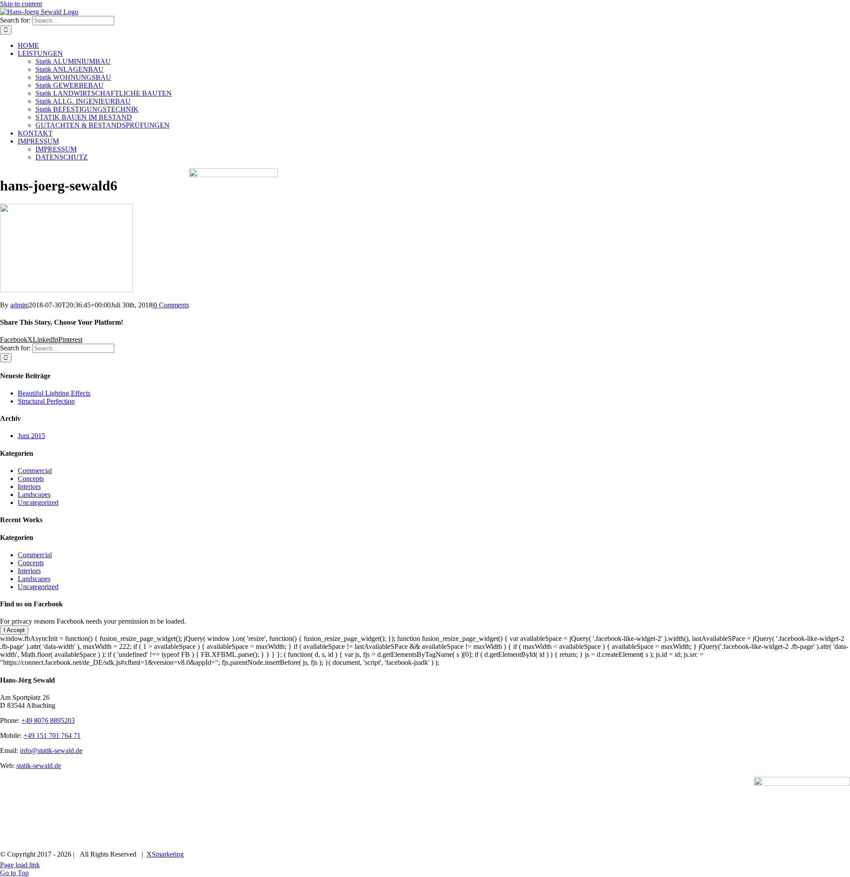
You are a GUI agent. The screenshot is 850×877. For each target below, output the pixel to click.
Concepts (31, 478)
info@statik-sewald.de (51, 750)
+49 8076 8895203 (48, 720)
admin (18, 305)
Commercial (35, 470)
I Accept (14, 630)
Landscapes (34, 494)
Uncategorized (38, 502)
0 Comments (171, 305)
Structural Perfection (46, 401)
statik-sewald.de (38, 765)
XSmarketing (165, 854)
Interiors (29, 486)
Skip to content (21, 4)
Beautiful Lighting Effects (54, 393)
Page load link (20, 865)
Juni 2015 (31, 435)
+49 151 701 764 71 (52, 735)
